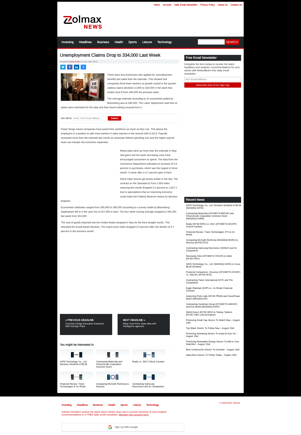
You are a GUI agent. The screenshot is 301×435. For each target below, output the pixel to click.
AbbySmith (75, 61)
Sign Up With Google (126, 427)
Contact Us (236, 4)
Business (103, 42)
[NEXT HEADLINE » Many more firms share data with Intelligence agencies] (144, 315)
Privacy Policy (207, 4)
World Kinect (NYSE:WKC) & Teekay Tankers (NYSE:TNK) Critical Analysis (209, 313)
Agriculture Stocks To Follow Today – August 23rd (211, 355)
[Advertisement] (175, 20)
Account (167, 4)
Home (157, 4)
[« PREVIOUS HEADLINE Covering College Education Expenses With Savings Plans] (88, 315)
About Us (222, 4)
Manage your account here (134, 414)
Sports (132, 42)
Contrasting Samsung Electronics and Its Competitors (148, 385)
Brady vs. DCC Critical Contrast (148, 361)
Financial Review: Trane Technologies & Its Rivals (73, 385)
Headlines (85, 42)
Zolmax (236, 403)
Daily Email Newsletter (185, 4)
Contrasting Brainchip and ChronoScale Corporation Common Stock (109, 364)
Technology (164, 42)
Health (119, 42)
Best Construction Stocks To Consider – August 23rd (212, 349)
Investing (68, 42)
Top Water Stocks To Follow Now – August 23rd (210, 328)
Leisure (147, 42)
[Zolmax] (82, 22)
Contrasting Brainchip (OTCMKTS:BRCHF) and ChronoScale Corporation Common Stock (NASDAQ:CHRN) (210, 216)
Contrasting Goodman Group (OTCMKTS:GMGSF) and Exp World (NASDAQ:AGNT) (211, 305)
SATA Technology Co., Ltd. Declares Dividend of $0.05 (73, 362)
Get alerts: (66, 118)
